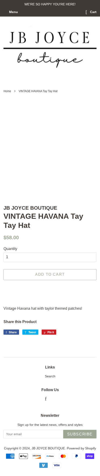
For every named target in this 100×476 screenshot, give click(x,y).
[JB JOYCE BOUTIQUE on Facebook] (46, 399)
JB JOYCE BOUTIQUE (48, 448)
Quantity (10, 249)
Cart (93, 12)
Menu (13, 12)
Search (50, 376)
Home (7, 91)
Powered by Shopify (81, 448)
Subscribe (80, 434)
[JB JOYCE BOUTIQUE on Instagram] (53, 399)
